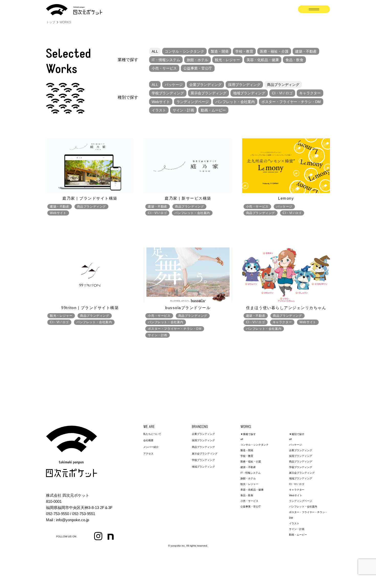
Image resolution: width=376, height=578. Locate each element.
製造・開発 (220, 51)
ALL (155, 51)
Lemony (286, 198)
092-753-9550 (57, 514)
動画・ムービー (213, 110)
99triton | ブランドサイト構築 (90, 307)
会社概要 (148, 440)
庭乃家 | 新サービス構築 (188, 198)
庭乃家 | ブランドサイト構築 (89, 198)
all (241, 439)
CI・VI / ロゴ (282, 93)
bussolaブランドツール (188, 307)
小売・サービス (164, 68)
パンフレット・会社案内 (235, 102)
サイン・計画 (183, 110)
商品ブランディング (283, 85)
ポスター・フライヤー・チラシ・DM (291, 102)
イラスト (159, 110)
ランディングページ (192, 102)
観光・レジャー (227, 60)
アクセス (148, 453)
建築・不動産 (306, 51)
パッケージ (174, 85)
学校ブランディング (168, 93)
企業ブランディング (205, 85)
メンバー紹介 (151, 447)
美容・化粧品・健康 (263, 60)
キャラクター (310, 93)
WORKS (245, 427)
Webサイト (161, 102)
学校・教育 (244, 51)
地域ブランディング (249, 93)
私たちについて (152, 434)
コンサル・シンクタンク (184, 51)
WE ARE (149, 427)
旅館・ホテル (197, 60)
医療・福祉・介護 (274, 51)
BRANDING (200, 427)
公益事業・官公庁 (197, 68)
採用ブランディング (244, 85)
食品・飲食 (294, 60)
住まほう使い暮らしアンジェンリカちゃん (286, 307)
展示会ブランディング (208, 93)
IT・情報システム (166, 60)
